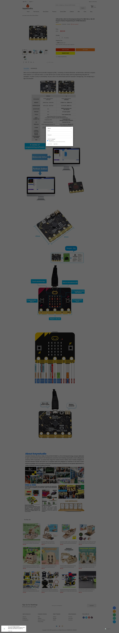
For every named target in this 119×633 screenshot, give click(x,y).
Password (49, 134)
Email (49, 130)
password (53, 139)
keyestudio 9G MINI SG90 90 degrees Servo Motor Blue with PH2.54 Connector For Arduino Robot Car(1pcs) (16, 628)
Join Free (55, 143)
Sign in (49, 143)
